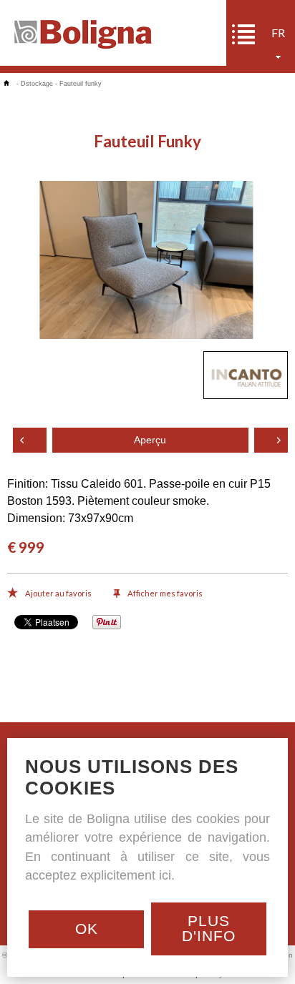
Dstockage (37, 83)
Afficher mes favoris (165, 593)
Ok (86, 928)
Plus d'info (209, 928)
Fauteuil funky (80, 83)
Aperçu (150, 440)
